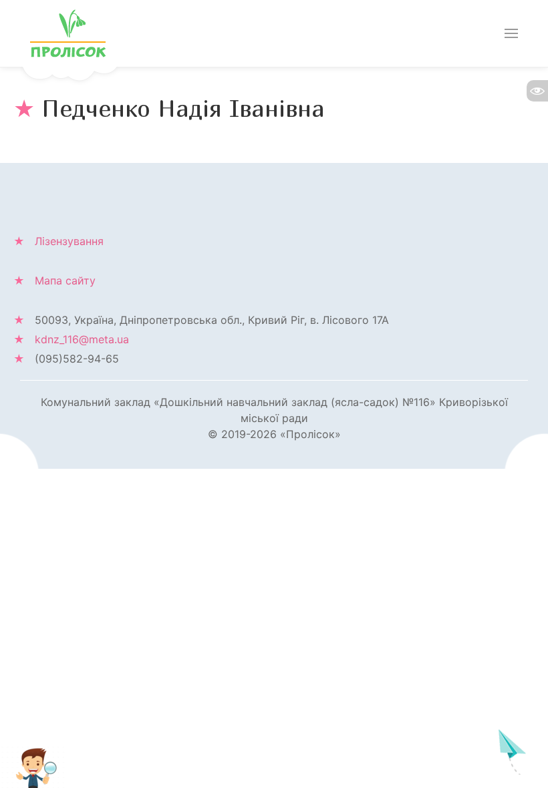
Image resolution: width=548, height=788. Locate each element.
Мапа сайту (65, 280)
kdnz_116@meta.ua (82, 339)
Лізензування (69, 241)
